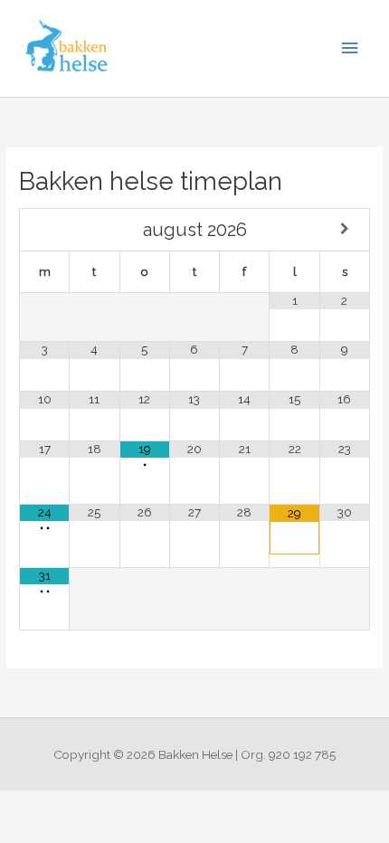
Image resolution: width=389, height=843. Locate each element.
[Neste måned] (344, 229)
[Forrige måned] (45, 229)
